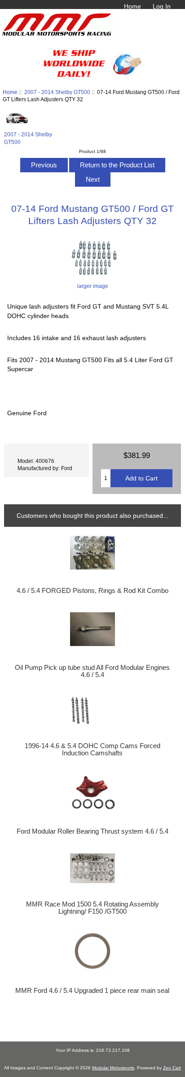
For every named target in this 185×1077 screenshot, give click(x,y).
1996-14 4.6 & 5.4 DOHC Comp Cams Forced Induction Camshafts (92, 749)
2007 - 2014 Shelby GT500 (57, 92)
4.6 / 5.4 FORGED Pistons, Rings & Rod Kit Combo (92, 590)
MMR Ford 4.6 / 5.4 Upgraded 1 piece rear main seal (92, 990)
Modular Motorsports (113, 1067)
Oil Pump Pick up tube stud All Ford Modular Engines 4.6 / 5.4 (92, 671)
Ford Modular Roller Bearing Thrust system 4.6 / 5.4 (92, 831)
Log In (162, 6)
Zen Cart (172, 1067)
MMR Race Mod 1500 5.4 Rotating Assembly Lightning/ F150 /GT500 (92, 908)
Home (132, 6)
